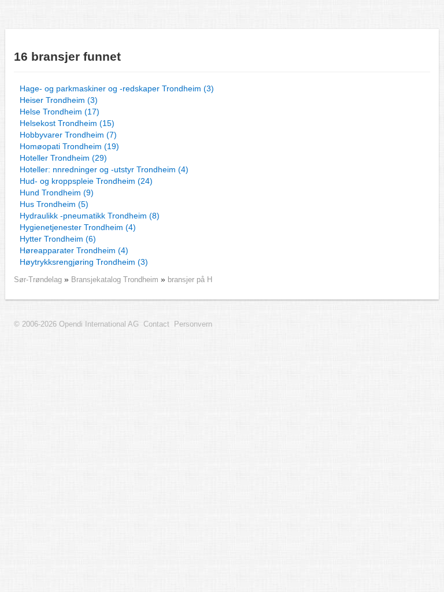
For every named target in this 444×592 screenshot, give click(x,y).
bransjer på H (190, 279)
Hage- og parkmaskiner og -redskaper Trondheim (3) (117, 88)
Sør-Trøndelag (38, 279)
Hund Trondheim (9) (57, 192)
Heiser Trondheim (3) (59, 100)
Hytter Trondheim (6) (58, 238)
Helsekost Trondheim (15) (67, 123)
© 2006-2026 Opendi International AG (76, 324)
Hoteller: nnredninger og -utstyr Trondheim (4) (104, 169)
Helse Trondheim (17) (59, 111)
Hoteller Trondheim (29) (63, 157)
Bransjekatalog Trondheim (116, 279)
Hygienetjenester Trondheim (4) (78, 227)
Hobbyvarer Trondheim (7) (68, 134)
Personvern (193, 324)
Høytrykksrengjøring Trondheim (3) (84, 262)
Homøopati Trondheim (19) (69, 146)
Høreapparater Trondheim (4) (74, 250)
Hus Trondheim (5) (54, 204)
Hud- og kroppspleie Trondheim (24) (86, 181)
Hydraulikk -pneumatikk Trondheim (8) (90, 215)
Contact (156, 324)
